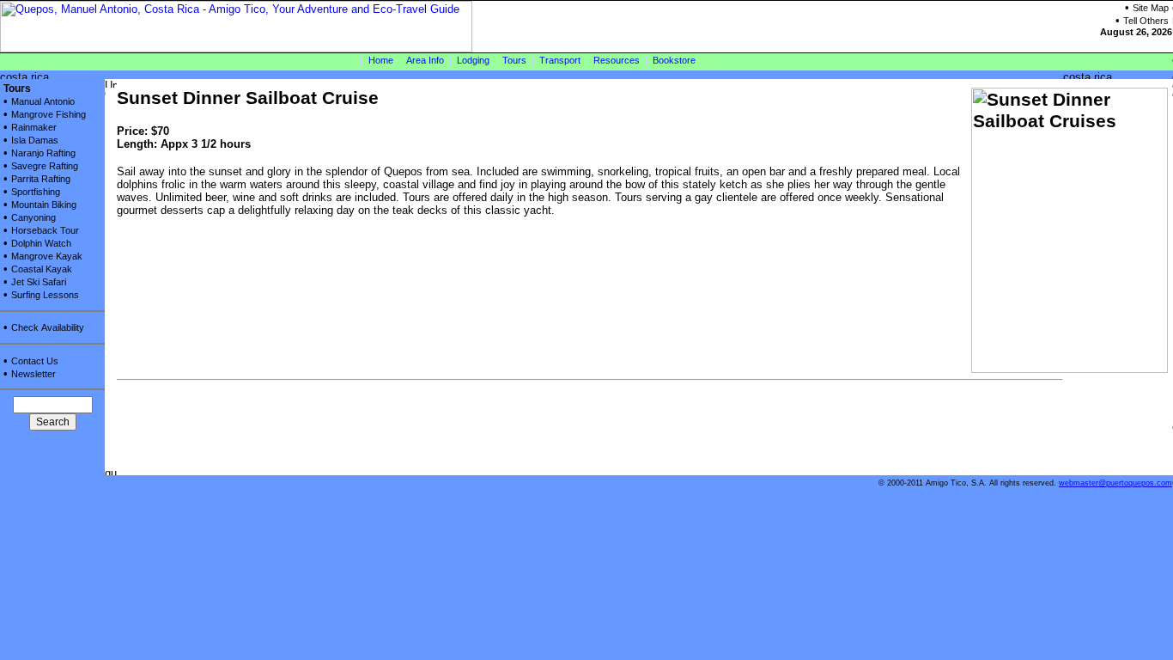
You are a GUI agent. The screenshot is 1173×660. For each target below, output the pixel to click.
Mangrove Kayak (46, 256)
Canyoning (33, 217)
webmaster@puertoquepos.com (1115, 483)
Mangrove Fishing (48, 114)
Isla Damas (34, 140)
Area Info (425, 60)
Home (380, 60)
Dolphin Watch (41, 243)
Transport (559, 60)
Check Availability (47, 327)
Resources (616, 60)
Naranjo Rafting (43, 153)
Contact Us (34, 361)
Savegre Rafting (44, 166)
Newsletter (33, 374)
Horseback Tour (45, 230)
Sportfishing (35, 191)
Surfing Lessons (45, 295)
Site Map (1151, 8)
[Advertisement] (429, 436)
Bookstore (674, 60)
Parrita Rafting (40, 179)
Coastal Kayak (41, 269)
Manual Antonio (43, 101)
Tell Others (1146, 20)
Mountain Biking (43, 204)
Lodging (473, 60)
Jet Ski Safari (38, 282)
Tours (514, 60)
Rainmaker (34, 127)
